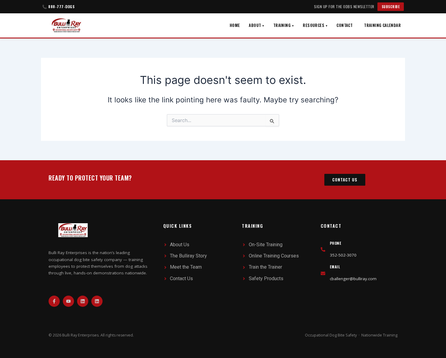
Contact (344, 25)
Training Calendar (382, 25)
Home (235, 25)
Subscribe (391, 6)
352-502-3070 (343, 255)
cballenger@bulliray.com (353, 278)
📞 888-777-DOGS (58, 6)
